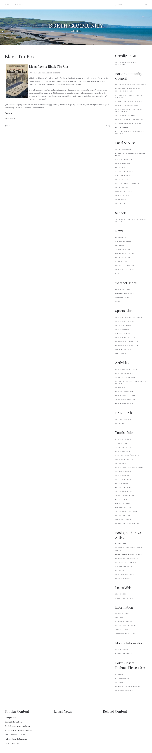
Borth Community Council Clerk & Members (128, 90)
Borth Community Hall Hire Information (128, 110)
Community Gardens (125, 399)
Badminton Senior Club (126, 341)
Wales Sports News (124, 253)
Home (7, 4)
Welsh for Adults (124, 598)
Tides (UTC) (120, 301)
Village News (10, 717)
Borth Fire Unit (122, 195)
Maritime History (123, 622)
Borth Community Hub (126, 369)
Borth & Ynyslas (123, 439)
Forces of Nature (124, 325)
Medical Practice (123, 159)
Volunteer (120, 423)
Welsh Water (121, 179)
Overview (119, 674)
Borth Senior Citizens (126, 395)
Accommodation (123, 447)
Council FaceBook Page (126, 105)
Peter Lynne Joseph (124, 574)
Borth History (122, 614)
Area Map (18, 4)
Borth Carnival (123, 475)
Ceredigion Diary (123, 491)
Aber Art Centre (123, 487)
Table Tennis (121, 353)
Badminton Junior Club (126, 345)
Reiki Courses (122, 387)
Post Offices (121, 204)
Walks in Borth (122, 503)
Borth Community (124, 451)
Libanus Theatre (123, 519)
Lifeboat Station (123, 419)
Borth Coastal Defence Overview (18, 730)
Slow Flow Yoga (123, 349)
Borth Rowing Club (124, 321)
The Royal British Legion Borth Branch (130, 382)
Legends (119, 618)
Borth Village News (125, 269)
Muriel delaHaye (123, 566)
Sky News (119, 245)
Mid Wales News (123, 241)
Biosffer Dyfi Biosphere (127, 523)
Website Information (125, 634)
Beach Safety (121, 127)
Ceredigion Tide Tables (126, 115)
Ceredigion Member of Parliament (126, 63)
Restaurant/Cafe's (124, 459)
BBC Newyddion (122, 257)
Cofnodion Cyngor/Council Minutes (128, 96)
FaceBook (120, 682)
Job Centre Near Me (125, 171)
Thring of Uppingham (125, 562)
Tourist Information (13, 721)
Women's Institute (124, 391)
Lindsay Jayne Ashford (126, 558)
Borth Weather (122, 289)
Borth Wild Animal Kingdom (129, 467)
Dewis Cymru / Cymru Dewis (128, 101)
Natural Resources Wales (128, 123)
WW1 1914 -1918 (121, 630)
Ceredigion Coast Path (126, 511)
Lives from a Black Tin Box (128, 554)
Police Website (122, 187)
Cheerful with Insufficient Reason (128, 549)
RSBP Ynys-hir (122, 499)
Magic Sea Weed (123, 333)
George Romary (122, 578)
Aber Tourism (121, 483)
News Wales (121, 261)
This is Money (121, 649)
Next (107, 126)
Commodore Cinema (124, 495)
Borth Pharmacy (123, 163)
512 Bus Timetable (123, 191)
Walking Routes (123, 507)
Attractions (121, 443)
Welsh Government (124, 265)
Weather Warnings (124, 293)
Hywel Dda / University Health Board (130, 154)
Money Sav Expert (124, 654)
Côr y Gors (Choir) (124, 373)
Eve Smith (120, 570)
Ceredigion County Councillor (130, 85)
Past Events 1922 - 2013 (15, 734)
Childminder (121, 200)
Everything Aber (123, 479)
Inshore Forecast (124, 297)
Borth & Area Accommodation (17, 726)
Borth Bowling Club (125, 337)
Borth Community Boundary (129, 119)
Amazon (8, 113)
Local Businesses (123, 149)
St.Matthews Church (125, 377)
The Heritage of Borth (126, 626)
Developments (122, 678)
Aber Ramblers (122, 515)
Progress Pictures (124, 690)
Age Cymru (120, 167)
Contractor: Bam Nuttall (127, 686)
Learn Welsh (121, 594)
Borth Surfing (122, 329)
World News (121, 237)
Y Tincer (119, 273)
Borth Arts (120, 544)
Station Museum (123, 471)
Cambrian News (122, 249)
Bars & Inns (120, 463)
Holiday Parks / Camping (127, 455)
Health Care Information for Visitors (129, 132)
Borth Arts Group (124, 403)
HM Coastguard (123, 175)
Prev (8, 126)
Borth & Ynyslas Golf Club (128, 317)
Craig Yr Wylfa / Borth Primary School (130, 220)
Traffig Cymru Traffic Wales (129, 184)
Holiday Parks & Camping (16, 739)
